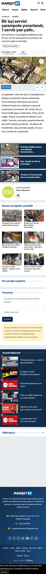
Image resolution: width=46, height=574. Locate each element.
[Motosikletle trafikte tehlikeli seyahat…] (12, 237)
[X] (14, 538)
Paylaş (7, 87)
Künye (26, 556)
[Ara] (38, 3)
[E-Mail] (18, 196)
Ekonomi (33, 548)
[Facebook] (10, 538)
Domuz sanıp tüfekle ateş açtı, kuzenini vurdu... (33, 269)
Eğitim (24, 10)
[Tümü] (43, 433)
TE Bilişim (29, 560)
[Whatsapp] (32, 538)
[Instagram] (19, 538)
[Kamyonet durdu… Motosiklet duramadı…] (34, 215)
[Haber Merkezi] (8, 192)
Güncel (5, 10)
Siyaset (34, 10)
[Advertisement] (23, 461)
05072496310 (24, 524)
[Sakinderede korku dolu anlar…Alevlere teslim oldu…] (34, 237)
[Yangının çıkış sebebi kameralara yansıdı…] (12, 215)
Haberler (5, 17)
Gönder (7, 319)
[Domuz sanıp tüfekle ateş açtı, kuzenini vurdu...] (34, 259)
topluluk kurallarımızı (24, 328)
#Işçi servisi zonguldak (10, 46)
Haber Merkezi (23, 190)
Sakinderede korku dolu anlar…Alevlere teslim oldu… (33, 247)
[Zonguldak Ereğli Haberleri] (11, 3)
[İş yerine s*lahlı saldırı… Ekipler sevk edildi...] (12, 259)
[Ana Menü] (42, 3)
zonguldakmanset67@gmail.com (25, 528)
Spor (29, 551)
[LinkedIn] (23, 538)
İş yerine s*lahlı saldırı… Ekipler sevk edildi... (11, 269)
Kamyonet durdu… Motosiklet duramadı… (32, 225)
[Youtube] (27, 538)
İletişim (20, 556)
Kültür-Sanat (20, 551)
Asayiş (15, 10)
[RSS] (36, 538)
